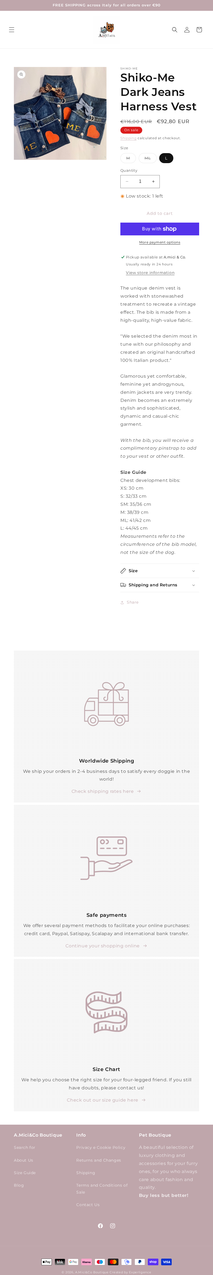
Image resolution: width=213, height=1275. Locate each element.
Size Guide (25, 1172)
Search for (25, 1147)
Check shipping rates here (103, 791)
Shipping (128, 138)
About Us (23, 1160)
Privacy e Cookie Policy (100, 1147)
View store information (150, 272)
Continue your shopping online (102, 945)
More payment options (159, 242)
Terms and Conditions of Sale (102, 1189)
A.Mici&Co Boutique (92, 1272)
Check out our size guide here (102, 1100)
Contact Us (88, 1204)
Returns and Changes (98, 1160)
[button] (12, 30)
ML (150, 159)
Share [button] (133, 602)
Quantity (128, 170)
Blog (19, 1185)
